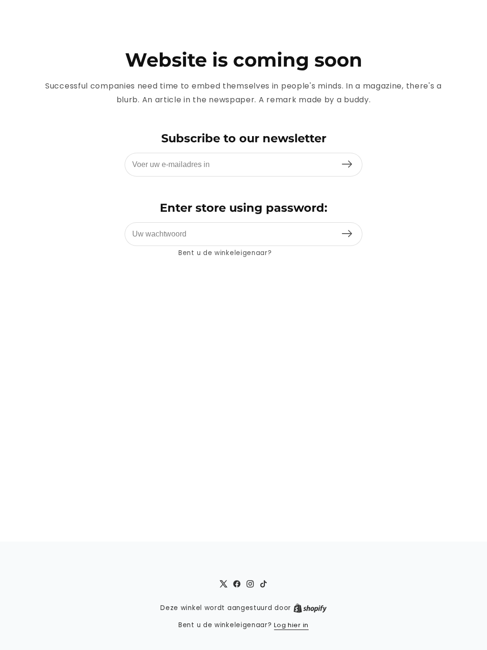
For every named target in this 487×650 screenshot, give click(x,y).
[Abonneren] (347, 164)
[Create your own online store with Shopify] (310, 608)
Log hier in (291, 252)
